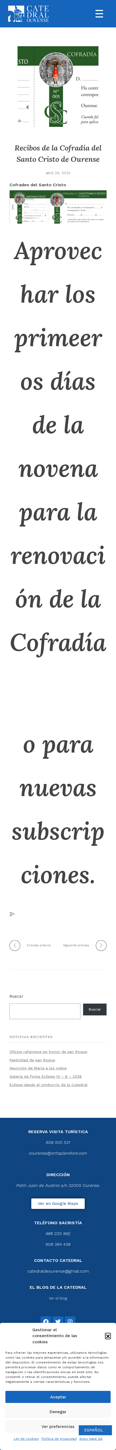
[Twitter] (58, 1321)
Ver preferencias (58, 1426)
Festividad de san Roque (32, 1060)
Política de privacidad (59, 1439)
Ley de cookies (26, 1439)
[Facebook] (45, 1321)
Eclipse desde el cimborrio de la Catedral (48, 1085)
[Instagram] (70, 1321)
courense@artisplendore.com (58, 1153)
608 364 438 (58, 1244)
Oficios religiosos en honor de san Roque (48, 1052)
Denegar (58, 1411)
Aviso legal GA (91, 1439)
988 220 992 (58, 1233)
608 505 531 (58, 1142)
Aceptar (58, 1397)
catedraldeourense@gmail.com (58, 1271)
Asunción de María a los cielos (38, 1068)
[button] (108, 1335)
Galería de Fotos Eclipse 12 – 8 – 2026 (45, 1076)
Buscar (16, 996)
